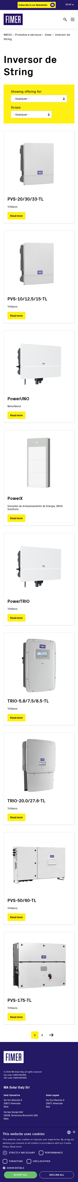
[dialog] (39, 1155)
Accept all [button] (20, 1174)
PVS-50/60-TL (21, 900)
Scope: (16, 107)
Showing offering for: (26, 91)
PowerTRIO (18, 601)
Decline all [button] (56, 1174)
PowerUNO (18, 399)
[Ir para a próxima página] (50, 1035)
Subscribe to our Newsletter (33, 4)
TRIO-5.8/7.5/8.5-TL (28, 701)
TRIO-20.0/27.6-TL (26, 801)
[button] (39, 1168)
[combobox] (69, 1132)
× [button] (74, 1132)
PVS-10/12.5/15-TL (27, 299)
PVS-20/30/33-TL (25, 199)
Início (8, 34)
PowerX (15, 498)
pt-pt (68, 4)
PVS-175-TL (19, 1000)
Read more (16, 215)
